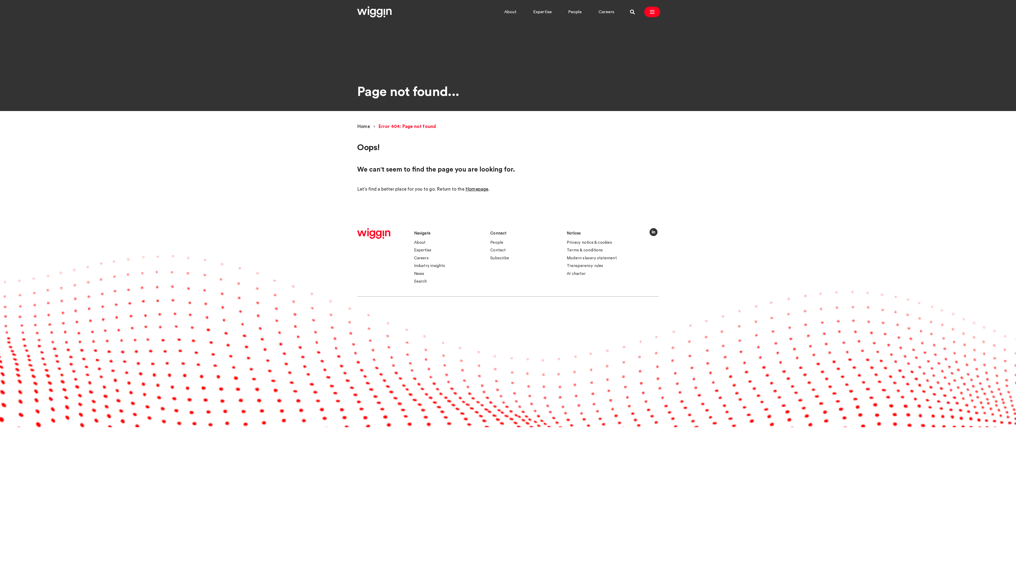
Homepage (476, 189)
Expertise (542, 12)
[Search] (632, 12)
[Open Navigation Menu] (652, 12)
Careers (606, 12)
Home (363, 126)
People (575, 12)
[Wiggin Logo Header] (374, 11)
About (510, 12)
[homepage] (373, 233)
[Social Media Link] (653, 232)
